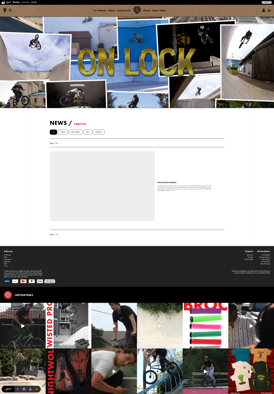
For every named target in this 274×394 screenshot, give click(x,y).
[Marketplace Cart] (269, 10)
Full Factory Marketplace (239, 271)
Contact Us (250, 255)
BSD (268, 273)
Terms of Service (265, 264)
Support (266, 2)
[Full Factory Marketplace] (3, 2)
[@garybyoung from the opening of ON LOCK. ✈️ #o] (23, 325)
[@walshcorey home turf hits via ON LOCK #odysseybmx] (160, 325)
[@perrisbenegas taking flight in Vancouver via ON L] (205, 371)
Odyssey (8, 251)
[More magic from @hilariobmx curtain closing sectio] (114, 371)
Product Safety (249, 259)
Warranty (250, 257)
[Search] (10, 10)
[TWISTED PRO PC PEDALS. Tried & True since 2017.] (68, 325)
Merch (147, 10)
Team (155, 10)
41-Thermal (100, 10)
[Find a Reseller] (5, 10)
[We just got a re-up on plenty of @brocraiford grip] (205, 325)
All (53, 132)
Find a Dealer (266, 255)
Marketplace (263, 251)
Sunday (236, 273)
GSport (250, 273)
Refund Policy (266, 259)
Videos (62, 132)
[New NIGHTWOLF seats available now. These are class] (68, 371)
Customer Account (264, 257)
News (163, 10)
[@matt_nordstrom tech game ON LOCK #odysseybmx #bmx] (114, 325)
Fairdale (241, 273)
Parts (111, 10)
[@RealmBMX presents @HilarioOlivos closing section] (160, 371)
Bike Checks (75, 132)
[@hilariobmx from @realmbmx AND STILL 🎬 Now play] (251, 325)
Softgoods (7, 262)
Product (99, 132)
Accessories (124, 10)
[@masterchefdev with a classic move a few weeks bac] (23, 371)
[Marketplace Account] (264, 10)
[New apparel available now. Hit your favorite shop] (251, 371)
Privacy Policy (266, 262)
